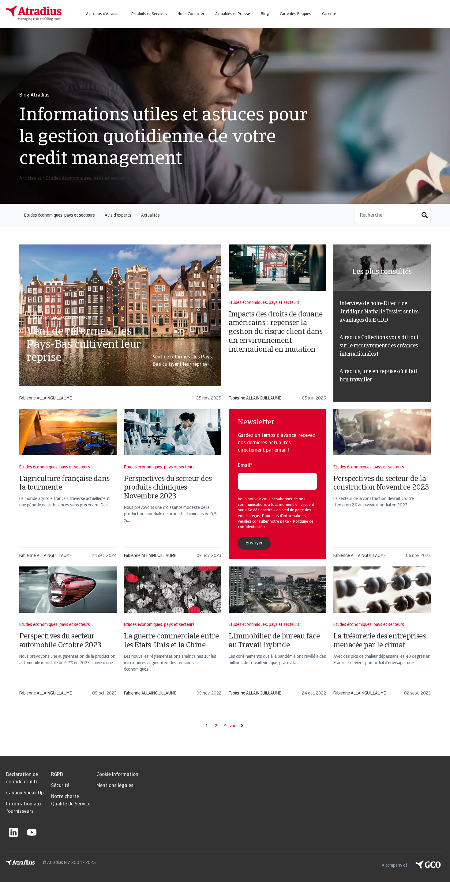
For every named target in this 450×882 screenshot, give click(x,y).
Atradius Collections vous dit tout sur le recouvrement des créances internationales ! (378, 346)
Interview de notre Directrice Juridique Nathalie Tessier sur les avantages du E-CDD (378, 312)
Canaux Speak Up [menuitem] (25, 793)
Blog (265, 14)
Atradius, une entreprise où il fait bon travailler (378, 376)
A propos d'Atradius (103, 14)
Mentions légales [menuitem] (114, 785)
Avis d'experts (118, 215)
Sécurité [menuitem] (60, 785)
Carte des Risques (295, 14)
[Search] (425, 216)
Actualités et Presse (232, 14)
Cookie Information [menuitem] (117, 774)
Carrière (329, 14)
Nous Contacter (191, 14)
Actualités (150, 215)
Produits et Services (149, 14)
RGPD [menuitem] (57, 774)
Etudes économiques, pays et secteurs (59, 215)
